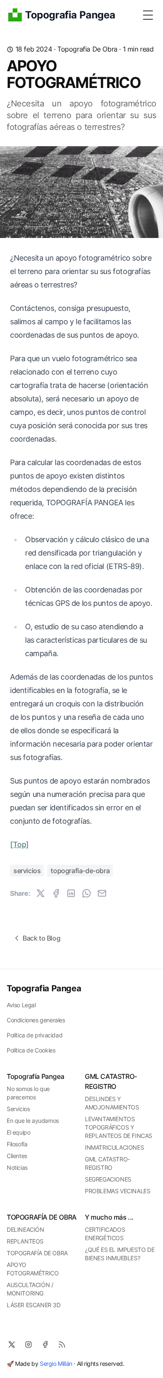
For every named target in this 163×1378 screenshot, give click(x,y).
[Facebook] (45, 1344)
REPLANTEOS (25, 1241)
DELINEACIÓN (25, 1229)
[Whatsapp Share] (87, 893)
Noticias (17, 1167)
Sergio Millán (56, 1363)
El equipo (18, 1132)
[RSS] (61, 1344)
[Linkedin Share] (71, 893)
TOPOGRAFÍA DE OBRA (37, 1252)
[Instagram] (28, 1344)
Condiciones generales (36, 1020)
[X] (11, 1344)
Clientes (17, 1155)
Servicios (18, 1108)
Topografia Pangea (44, 988)
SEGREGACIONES (108, 1179)
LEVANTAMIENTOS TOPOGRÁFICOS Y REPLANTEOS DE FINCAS (118, 1127)
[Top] (19, 844)
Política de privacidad (34, 1035)
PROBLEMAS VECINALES (117, 1190)
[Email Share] (102, 893)
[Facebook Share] (56, 893)
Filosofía (17, 1144)
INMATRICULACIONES (114, 1147)
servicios (27, 870)
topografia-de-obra (80, 870)
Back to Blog (41, 938)
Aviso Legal (21, 1004)
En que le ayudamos (33, 1120)
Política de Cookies (31, 1050)
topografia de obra (87, 49)
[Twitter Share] (41, 893)
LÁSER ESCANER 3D (34, 1304)
